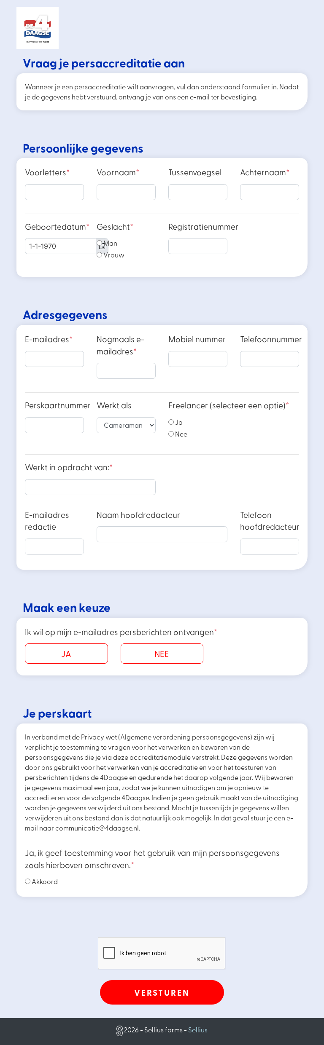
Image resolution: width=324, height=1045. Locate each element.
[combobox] (66, 246)
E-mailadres (49, 339)
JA (66, 653)
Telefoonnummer (271, 339)
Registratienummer (203, 226)
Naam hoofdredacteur (138, 515)
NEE (161, 653)
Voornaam (118, 172)
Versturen (162, 992)
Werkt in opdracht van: (69, 467)
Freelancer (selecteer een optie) (228, 405)
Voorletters (47, 172)
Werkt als (114, 405)
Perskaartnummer (58, 405)
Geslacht (115, 226)
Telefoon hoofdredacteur (270, 521)
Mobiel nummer (197, 339)
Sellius (198, 1030)
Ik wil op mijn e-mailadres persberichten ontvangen (121, 632)
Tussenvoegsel (194, 172)
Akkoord (44, 881)
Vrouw (113, 255)
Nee (180, 434)
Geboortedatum (57, 226)
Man (109, 243)
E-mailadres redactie (47, 521)
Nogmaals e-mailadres (120, 345)
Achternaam (264, 172)
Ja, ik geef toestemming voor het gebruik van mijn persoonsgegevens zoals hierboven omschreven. (152, 859)
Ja (178, 422)
